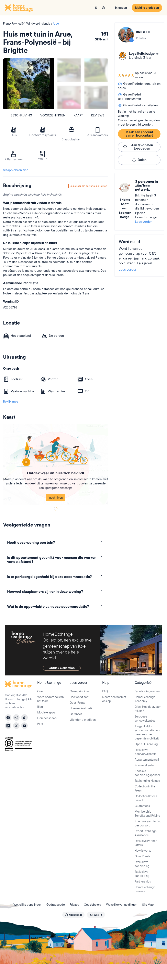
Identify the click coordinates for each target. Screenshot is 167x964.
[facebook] (8, 717)
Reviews (97, 115)
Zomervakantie (144, 765)
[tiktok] (24, 717)
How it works (143, 850)
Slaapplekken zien (15, 170)
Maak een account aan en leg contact (139, 133)
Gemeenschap (47, 718)
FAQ (105, 691)
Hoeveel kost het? (81, 708)
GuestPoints (77, 702)
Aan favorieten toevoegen (142, 146)
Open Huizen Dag (146, 744)
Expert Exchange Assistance (146, 833)
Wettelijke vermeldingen (121, 904)
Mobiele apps (46, 712)
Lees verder (143, 222)
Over (40, 691)
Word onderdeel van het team (50, 699)
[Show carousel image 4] (96, 97)
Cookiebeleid (92, 904)
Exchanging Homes (147, 780)
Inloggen (121, 7)
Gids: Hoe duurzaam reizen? (148, 708)
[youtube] (24, 725)
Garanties (76, 714)
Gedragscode (55, 904)
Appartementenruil (147, 759)
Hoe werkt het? (79, 697)
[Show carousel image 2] (96, 70)
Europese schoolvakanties (145, 718)
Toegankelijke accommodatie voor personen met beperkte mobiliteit (147, 732)
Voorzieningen (52, 115)
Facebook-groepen (147, 691)
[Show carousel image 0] (28, 83)
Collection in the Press (145, 788)
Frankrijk (56, 194)
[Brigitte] (126, 35)
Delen (142, 160)
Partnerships (143, 881)
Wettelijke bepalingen (27, 904)
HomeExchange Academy (145, 699)
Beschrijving (21, 115)
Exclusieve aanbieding (142, 864)
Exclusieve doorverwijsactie (145, 752)
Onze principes (80, 691)
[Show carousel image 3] (69, 97)
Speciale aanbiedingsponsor (147, 773)
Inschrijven (55, 497)
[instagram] (16, 717)
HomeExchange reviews (145, 889)
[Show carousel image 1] (69, 70)
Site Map (148, 904)
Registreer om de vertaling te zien (88, 185)
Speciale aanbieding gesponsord (148, 823)
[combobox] (73, 915)
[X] (16, 725)
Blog (40, 706)
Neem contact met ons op (114, 699)
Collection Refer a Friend (146, 798)
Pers (40, 723)
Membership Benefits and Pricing (147, 813)
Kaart (78, 115)
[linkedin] (8, 725)
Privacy (74, 904)
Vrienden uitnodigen (83, 719)
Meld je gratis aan (147, 7)
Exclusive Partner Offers (146, 843)
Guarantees (142, 806)
